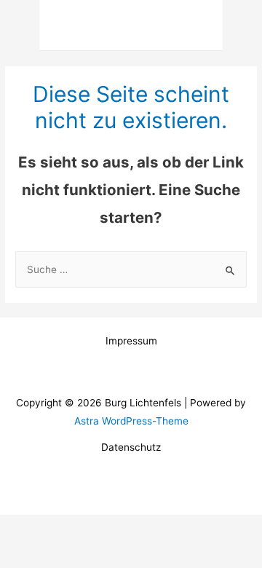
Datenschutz (131, 447)
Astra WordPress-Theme (131, 421)
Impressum (131, 341)
